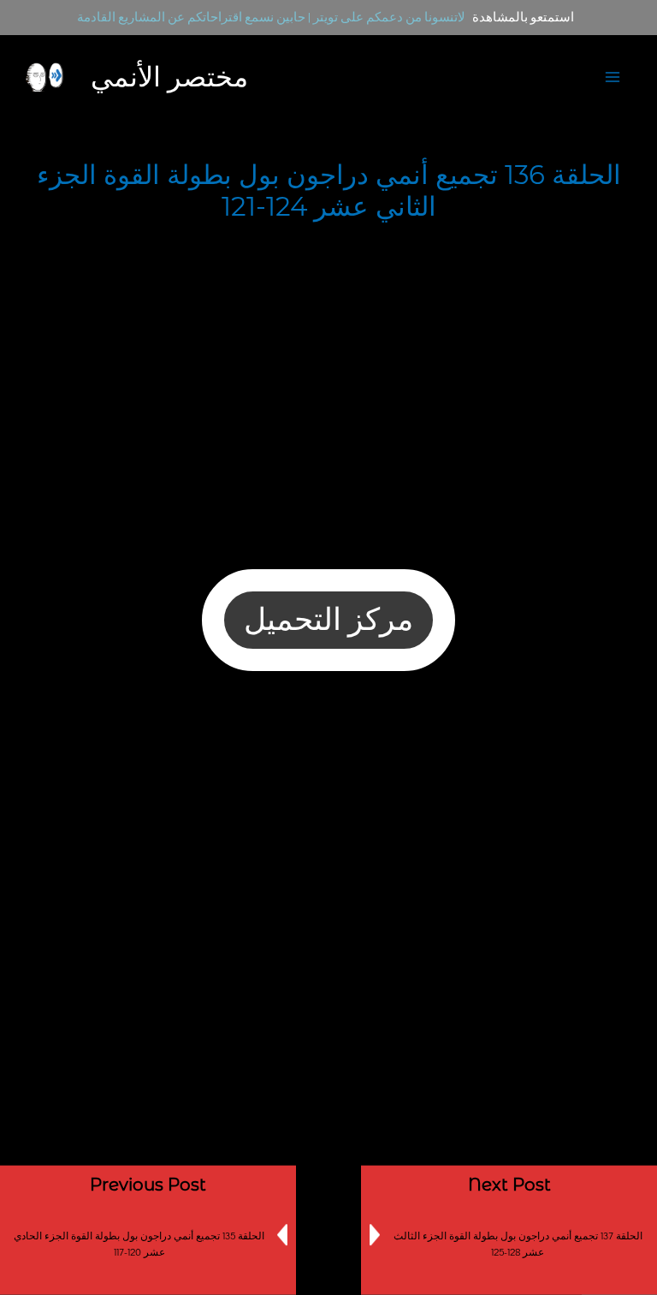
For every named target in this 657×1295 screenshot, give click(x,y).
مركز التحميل (328, 620)
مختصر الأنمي (169, 76)
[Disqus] (328, 924)
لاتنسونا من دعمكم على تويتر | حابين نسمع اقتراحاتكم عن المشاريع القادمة (271, 17)
